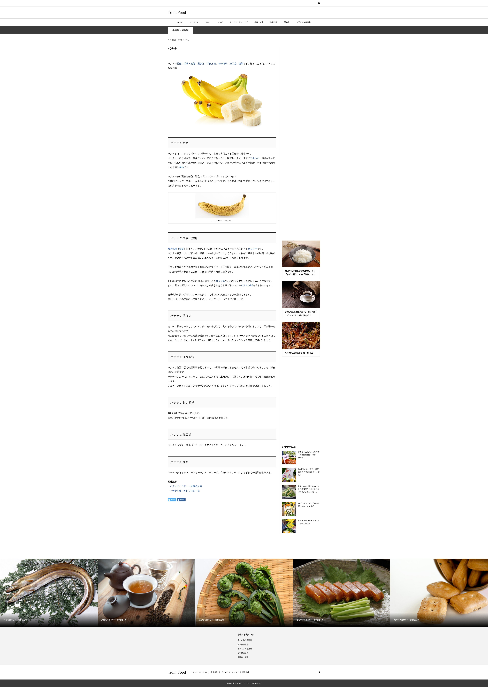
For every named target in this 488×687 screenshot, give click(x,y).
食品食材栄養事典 (303, 22)
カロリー (252, 248)
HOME (180, 22)
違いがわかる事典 (245, 640)
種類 (241, 63)
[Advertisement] (301, 140)
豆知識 (286, 22)
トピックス (194, 22)
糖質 (181, 248)
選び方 (200, 63)
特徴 (179, 63)
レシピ (220, 22)
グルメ (208, 22)
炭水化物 (172, 248)
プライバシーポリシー (230, 672)
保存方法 (211, 63)
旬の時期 (222, 63)
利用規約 (214, 672)
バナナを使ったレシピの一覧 (185, 490)
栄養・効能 (189, 63)
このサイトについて (200, 672)
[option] (49, 593)
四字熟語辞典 (243, 653)
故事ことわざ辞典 (245, 648)
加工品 (233, 63)
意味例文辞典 (243, 657)
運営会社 (245, 672)
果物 (181, 167)
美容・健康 (258, 22)
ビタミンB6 (247, 285)
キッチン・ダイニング (239, 22)
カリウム (220, 280)
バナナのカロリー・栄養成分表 (186, 486)
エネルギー (256, 158)
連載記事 (273, 22)
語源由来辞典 (243, 644)
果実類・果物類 (180, 30)
